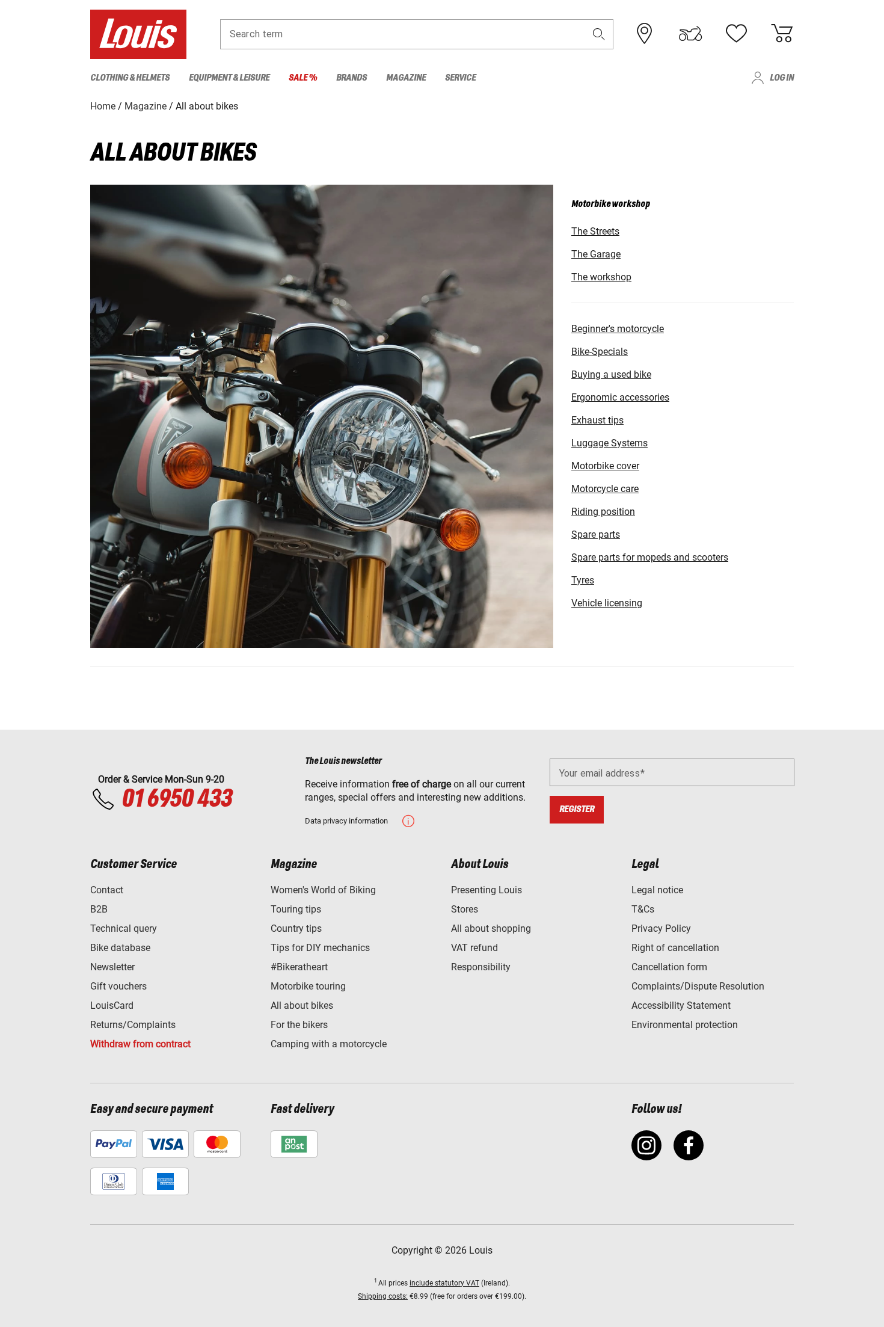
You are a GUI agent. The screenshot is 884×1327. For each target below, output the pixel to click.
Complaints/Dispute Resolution (697, 986)
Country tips (296, 928)
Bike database (120, 947)
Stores (464, 909)
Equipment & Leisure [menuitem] (229, 78)
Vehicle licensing (606, 603)
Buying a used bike (611, 374)
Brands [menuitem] (351, 78)
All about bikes (302, 1005)
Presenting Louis (486, 890)
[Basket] (782, 34)
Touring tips (296, 909)
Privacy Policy (661, 928)
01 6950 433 (176, 799)
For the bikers (299, 1024)
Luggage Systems (609, 443)
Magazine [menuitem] (406, 78)
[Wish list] (736, 34)
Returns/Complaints (133, 1024)
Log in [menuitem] (782, 78)
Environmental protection (684, 1024)
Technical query (123, 928)
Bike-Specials (599, 351)
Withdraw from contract (140, 1044)
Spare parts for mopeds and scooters (649, 557)
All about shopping (491, 928)
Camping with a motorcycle (329, 1044)
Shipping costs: (383, 1296)
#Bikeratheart (299, 967)
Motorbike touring (308, 986)
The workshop (601, 277)
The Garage (596, 254)
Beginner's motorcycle (617, 328)
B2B (99, 909)
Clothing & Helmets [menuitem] (130, 78)
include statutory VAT (444, 1283)
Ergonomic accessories (620, 397)
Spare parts (595, 534)
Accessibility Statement (681, 1005)
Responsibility (481, 967)
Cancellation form (669, 967)
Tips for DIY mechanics (320, 947)
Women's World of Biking (323, 890)
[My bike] (690, 34)
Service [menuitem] (460, 78)
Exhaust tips (597, 420)
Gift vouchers (118, 986)
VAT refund (474, 947)
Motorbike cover (605, 466)
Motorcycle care (605, 488)
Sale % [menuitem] (303, 78)
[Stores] (645, 34)
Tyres (582, 580)
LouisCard (112, 1005)
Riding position (603, 511)
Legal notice (657, 890)
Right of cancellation (675, 947)
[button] (599, 34)
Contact (106, 890)
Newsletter (112, 967)
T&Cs (642, 909)
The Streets (595, 231)
